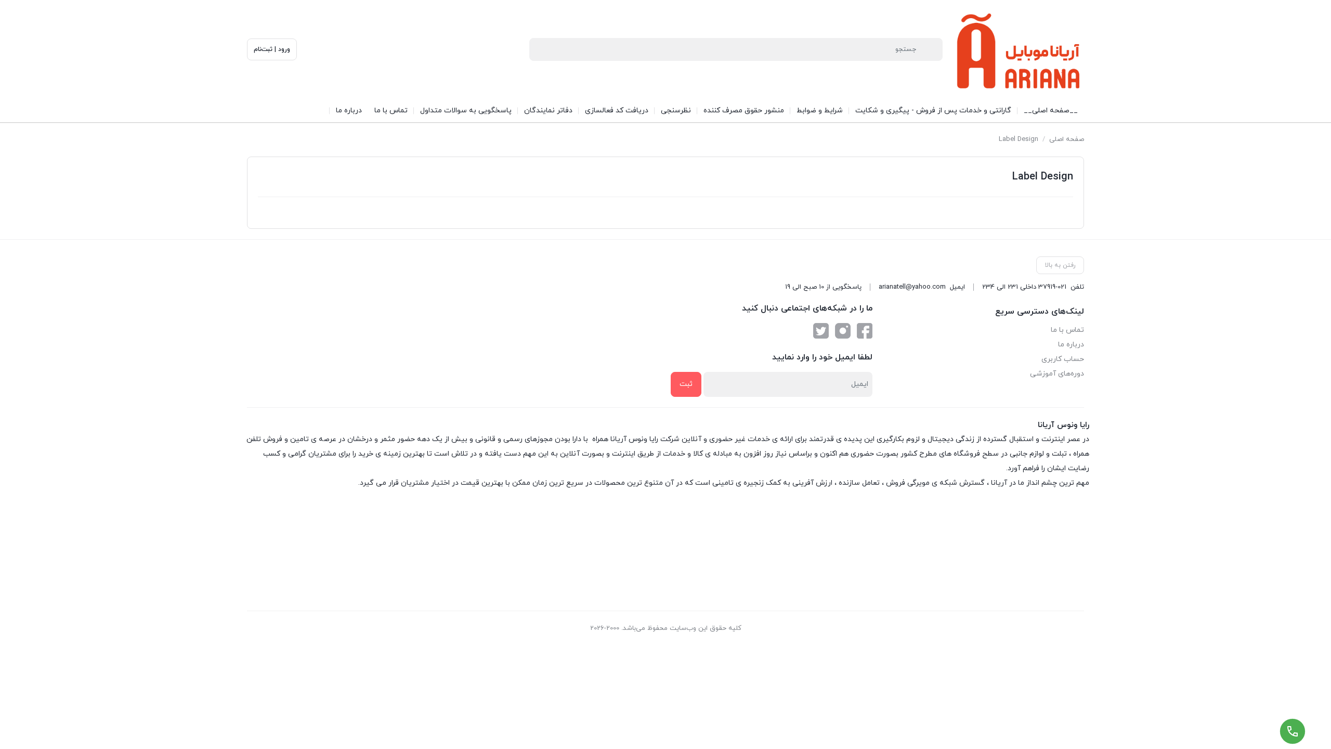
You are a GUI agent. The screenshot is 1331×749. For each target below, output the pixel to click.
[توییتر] (821, 331)
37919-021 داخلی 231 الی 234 (1024, 287)
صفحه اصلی (1066, 139)
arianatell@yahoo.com (912, 287)
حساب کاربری (1062, 359)
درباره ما (1071, 345)
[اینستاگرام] (843, 331)
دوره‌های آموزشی (1057, 374)
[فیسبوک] (864, 331)
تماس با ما (1067, 330)
